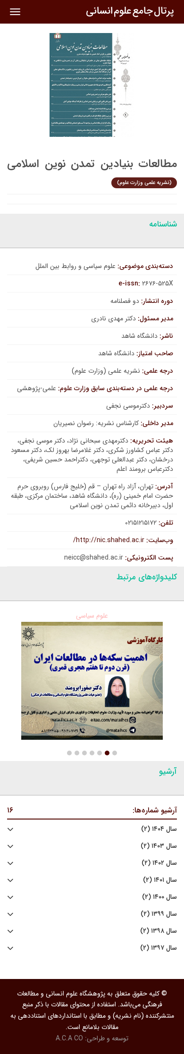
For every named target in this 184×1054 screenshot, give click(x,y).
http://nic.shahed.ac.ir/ (108, 540)
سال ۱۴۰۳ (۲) (159, 846)
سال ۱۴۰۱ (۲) (160, 880)
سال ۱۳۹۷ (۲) (158, 948)
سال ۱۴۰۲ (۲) (159, 863)
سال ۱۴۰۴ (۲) (159, 829)
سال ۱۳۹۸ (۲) (158, 931)
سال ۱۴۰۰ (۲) (159, 897)
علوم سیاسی (92, 616)
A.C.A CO (69, 1038)
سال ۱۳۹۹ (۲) (159, 914)
